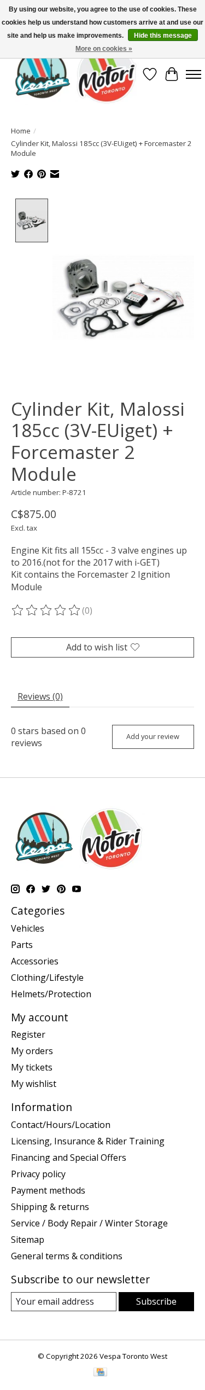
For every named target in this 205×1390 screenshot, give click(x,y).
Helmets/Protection (51, 994)
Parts (22, 945)
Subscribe (156, 1301)
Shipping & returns (50, 1207)
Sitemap (27, 1240)
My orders (32, 1051)
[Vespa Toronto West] (75, 74)
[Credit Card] (100, 1373)
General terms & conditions (66, 1256)
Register (28, 1034)
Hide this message (163, 35)
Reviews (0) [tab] (40, 696)
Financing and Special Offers (68, 1157)
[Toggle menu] (193, 74)
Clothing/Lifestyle (47, 978)
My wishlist (33, 1084)
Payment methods (48, 1190)
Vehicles (27, 928)
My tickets (31, 1067)
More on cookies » (103, 49)
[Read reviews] (46, 610)
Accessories (34, 961)
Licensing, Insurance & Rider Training (88, 1141)
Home (21, 131)
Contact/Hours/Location (60, 1125)
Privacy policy (38, 1174)
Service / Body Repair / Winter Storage (89, 1223)
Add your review (152, 736)
